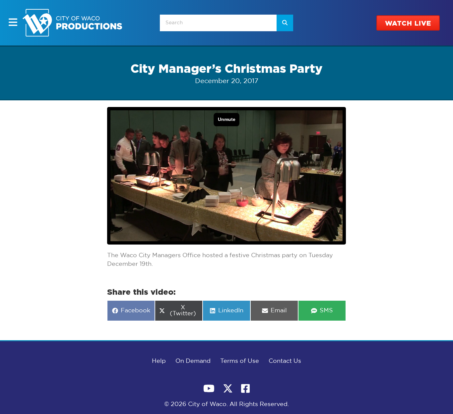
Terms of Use (239, 361)
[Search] (285, 23)
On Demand (193, 361)
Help (159, 361)
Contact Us (285, 361)
